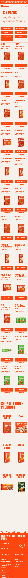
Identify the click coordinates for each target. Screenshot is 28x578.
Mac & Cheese (19, 561)
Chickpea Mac (7, 32)
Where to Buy (5, 557)
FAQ (2, 570)
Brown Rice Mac (21, 32)
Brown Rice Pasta (20, 28)
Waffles (17, 564)
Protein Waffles (7, 36)
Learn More (21, 297)
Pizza (20, 36)
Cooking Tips (5, 559)
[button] (21, 6)
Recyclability (5, 561)
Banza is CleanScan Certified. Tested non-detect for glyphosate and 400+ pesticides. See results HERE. (14, 2)
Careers (3, 572)
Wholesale (18, 566)
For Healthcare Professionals (6, 565)
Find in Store (7, 68)
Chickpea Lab (5, 554)
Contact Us (4, 567)
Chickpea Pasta (7, 28)
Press (3, 575)
